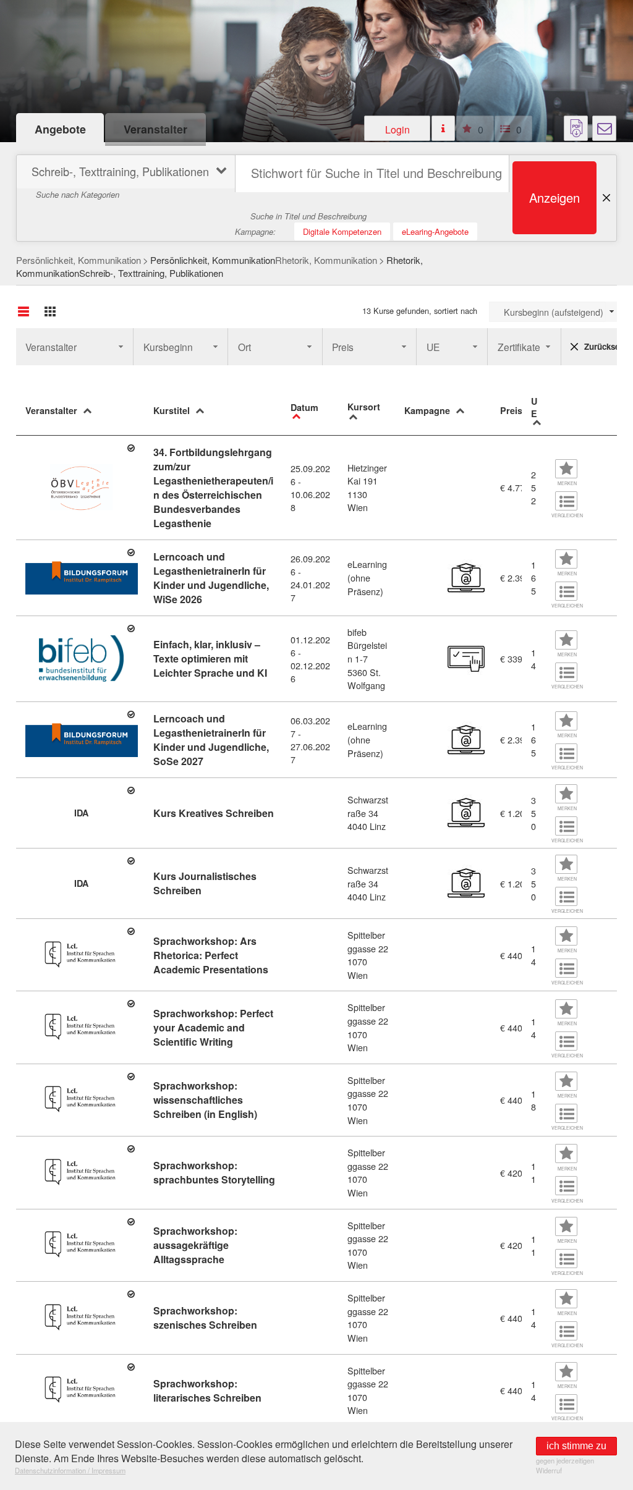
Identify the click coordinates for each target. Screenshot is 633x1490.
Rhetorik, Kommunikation (326, 259)
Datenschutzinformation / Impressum (70, 1470)
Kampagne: (255, 231)
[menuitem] (124, 173)
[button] (397, 128)
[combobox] (553, 312)
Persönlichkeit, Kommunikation (78, 259)
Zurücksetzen (601, 346)
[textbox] (372, 173)
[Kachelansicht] (50, 311)
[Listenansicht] (23, 311)
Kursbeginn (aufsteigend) (553, 311)
